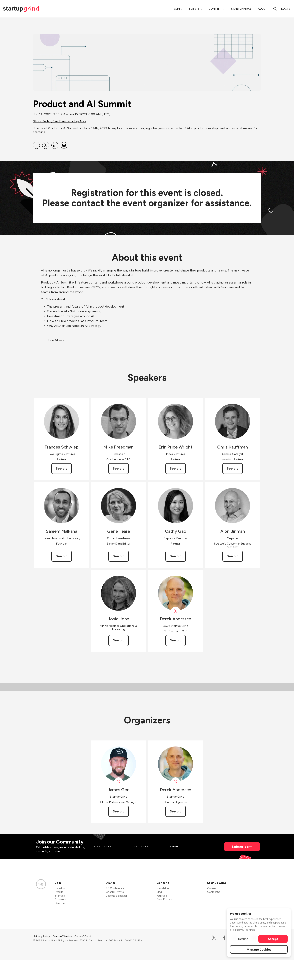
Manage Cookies (259, 949)
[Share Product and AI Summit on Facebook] (36, 145)
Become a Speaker (116, 895)
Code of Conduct (84, 936)
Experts (59, 891)
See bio (61, 468)
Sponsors (60, 899)
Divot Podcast (164, 899)
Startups (60, 895)
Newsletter (163, 888)
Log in (285, 8)
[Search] (275, 8)
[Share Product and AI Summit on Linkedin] (55, 145)
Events (194, 8)
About (262, 8)
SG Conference (115, 888)
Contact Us (213, 891)
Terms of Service (62, 936)
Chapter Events (115, 891)
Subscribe (240, 847)
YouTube (162, 895)
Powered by (237, 951)
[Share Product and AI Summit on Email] (64, 145)
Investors (60, 888)
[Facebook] (224, 937)
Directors (60, 903)
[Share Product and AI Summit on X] (45, 145)
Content (215, 8)
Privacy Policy (42, 936)
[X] (214, 937)
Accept (273, 939)
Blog (159, 891)
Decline (243, 939)
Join (177, 8)
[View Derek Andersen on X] (175, 611)
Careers (211, 888)
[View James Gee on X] (118, 781)
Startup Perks (241, 8)
